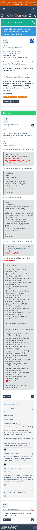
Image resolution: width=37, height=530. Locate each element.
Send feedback (5, 526)
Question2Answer (11, 528)
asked (4, 47)
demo (8, 4)
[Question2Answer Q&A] (18, 15)
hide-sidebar (6, 96)
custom (24, 96)
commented (6, 408)
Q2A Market (12, 527)
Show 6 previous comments (11, 404)
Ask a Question (15, 22)
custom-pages (14, 96)
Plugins (15, 47)
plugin (19, 96)
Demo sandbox (14, 526)
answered (5, 124)
